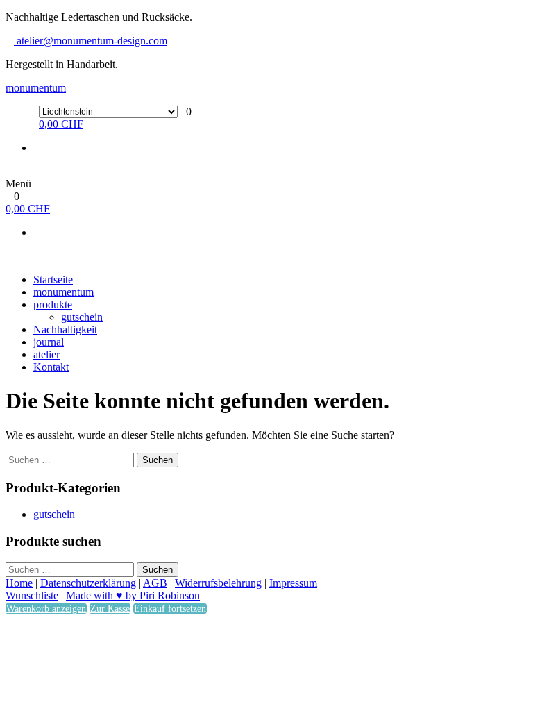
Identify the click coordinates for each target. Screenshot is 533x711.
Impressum (293, 583)
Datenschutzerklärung (88, 583)
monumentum (36, 88)
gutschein (82, 317)
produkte (52, 304)
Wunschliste (32, 595)
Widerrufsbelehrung (218, 583)
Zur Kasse (110, 608)
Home (19, 583)
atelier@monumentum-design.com (90, 41)
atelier (46, 354)
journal (48, 342)
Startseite (53, 279)
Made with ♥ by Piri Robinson (133, 595)
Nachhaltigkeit (65, 329)
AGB (155, 583)
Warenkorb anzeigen (46, 608)
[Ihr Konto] (10, 171)
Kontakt (51, 367)
